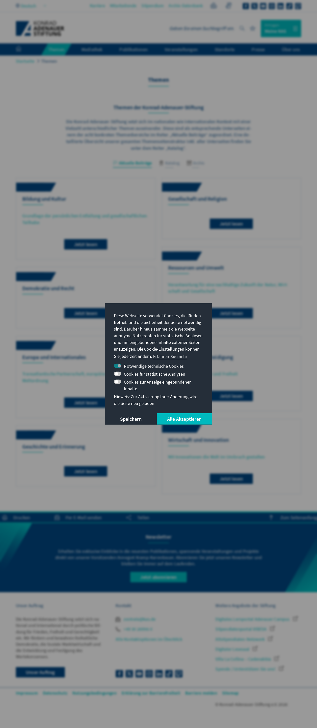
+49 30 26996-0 (137, 629)
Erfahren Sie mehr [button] (170, 356)
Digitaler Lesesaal (232, 649)
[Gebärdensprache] (228, 6)
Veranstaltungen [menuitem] (181, 49)
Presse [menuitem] (258, 49)
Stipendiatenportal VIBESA (241, 629)
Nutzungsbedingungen (94, 693)
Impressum (27, 693)
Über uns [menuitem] (291, 49)
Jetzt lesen (85, 244)
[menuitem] (23, 50)
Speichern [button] (131, 419)
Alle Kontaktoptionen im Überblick (149, 639)
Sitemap (230, 693)
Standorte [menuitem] (225, 49)
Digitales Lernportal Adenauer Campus (253, 619)
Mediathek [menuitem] (92, 49)
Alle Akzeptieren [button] (184, 419)
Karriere (97, 5)
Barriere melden (201, 693)
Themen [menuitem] (56, 49)
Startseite (25, 61)
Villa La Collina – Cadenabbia (243, 659)
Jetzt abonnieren (158, 577)
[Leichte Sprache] (213, 6)
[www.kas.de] (40, 28)
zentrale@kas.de (139, 619)
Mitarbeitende (123, 5)
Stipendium (152, 5)
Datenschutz (55, 693)
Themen (49, 61)
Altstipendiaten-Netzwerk (240, 639)
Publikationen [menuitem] (133, 49)
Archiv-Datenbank (186, 5)
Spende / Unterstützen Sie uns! (245, 669)
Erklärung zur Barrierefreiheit (151, 693)
